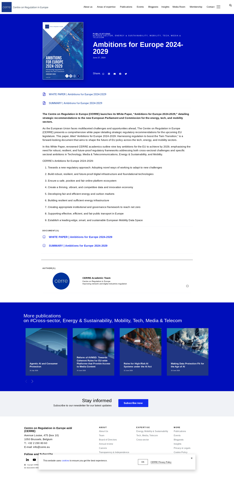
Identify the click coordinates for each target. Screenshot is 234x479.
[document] (117, 239)
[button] (192, 458)
